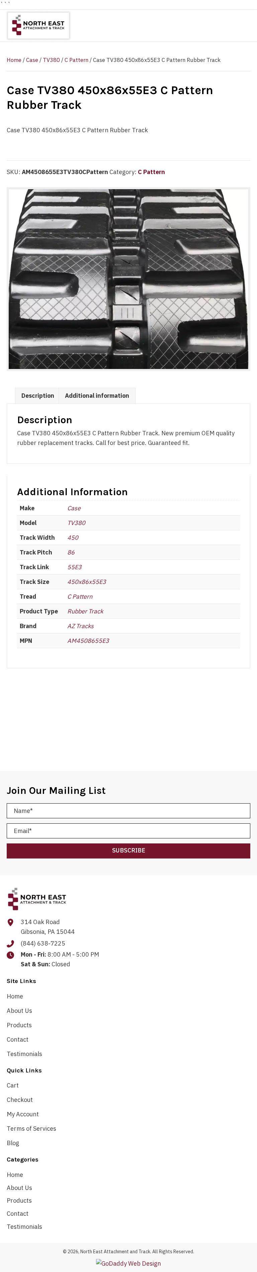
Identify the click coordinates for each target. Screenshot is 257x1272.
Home (14, 60)
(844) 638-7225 (43, 943)
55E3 (74, 567)
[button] (128, 850)
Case (32, 60)
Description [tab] (37, 395)
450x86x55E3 (86, 582)
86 (71, 552)
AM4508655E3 (88, 641)
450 (72, 537)
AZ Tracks (80, 626)
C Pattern (76, 60)
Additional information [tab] (97, 395)
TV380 (51, 60)
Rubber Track (85, 611)
